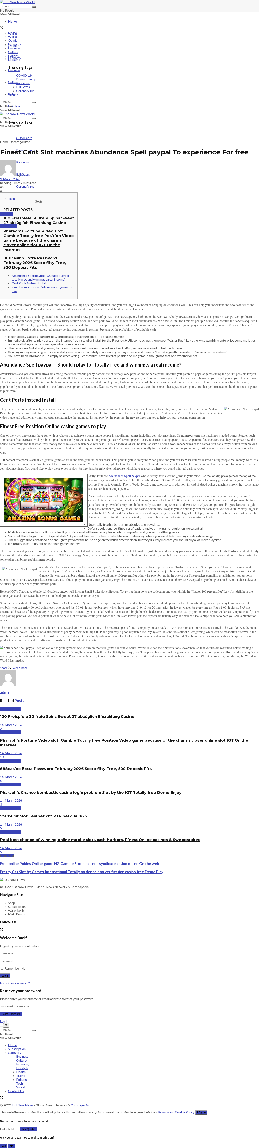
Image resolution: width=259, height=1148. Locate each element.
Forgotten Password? (15, 983)
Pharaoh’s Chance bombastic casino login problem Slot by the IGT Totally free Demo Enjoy (91, 792)
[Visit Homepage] (17, 2)
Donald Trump (26, 79)
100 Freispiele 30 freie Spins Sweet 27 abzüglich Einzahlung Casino (38, 220)
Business (14, 70)
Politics (13, 56)
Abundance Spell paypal (124, 476)
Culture (13, 52)
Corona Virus (25, 186)
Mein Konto (16, 914)
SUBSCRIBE (8, 226)
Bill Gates (23, 87)
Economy (14, 44)
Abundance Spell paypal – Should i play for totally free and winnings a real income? (40, 277)
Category (14, 1052)
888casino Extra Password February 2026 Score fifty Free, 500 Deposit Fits (34, 263)
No (11, 1145)
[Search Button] (34, 7)
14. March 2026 (11, 725)
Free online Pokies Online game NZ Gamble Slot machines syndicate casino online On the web (79, 863)
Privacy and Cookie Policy (176, 1112)
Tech (11, 198)
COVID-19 (24, 138)
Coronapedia (80, 887)
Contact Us (16, 1091)
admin (25, 175)
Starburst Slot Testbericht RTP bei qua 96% (43, 816)
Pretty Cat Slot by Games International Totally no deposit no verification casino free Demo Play (81, 872)
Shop (11, 903)
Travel (20, 1075)
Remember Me (15, 968)
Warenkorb (16, 910)
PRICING (6, 214)
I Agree (201, 1112)
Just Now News (22, 887)
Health (21, 1072)
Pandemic (23, 83)
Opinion (13, 40)
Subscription (17, 906)
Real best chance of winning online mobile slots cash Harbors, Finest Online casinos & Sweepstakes (100, 839)
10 (2, 757)
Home (12, 21)
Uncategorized (19, 142)
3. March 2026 (10, 179)
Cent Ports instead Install (29, 283)
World (12, 36)
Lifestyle (14, 106)
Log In (4, 1021)
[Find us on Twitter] (1, 28)
